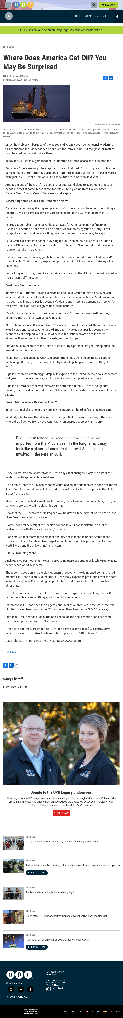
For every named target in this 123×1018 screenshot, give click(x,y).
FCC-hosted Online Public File (55, 973)
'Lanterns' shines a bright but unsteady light (50, 892)
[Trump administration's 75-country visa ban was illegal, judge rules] (13, 843)
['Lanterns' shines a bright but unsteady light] (13, 893)
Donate (110, 5)
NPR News (8, 47)
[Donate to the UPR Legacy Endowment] (61, 743)
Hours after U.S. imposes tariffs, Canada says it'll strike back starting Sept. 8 (68, 916)
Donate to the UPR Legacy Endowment (61, 792)
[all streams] (118, 16)
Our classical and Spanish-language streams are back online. (61, 30)
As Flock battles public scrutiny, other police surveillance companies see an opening (73, 865)
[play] (8, 16)
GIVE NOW (61, 813)
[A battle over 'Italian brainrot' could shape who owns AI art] (13, 941)
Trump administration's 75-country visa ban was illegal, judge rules (62, 841)
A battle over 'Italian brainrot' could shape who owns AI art (58, 939)
